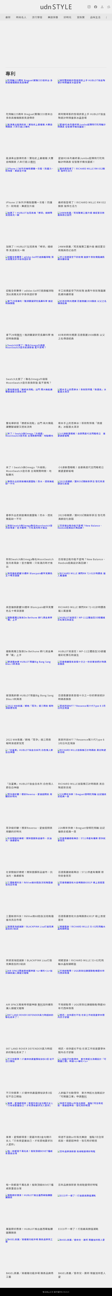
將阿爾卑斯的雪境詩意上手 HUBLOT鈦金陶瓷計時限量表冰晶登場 (82, 115)
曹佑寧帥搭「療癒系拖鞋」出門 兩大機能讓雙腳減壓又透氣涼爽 (29, 424)
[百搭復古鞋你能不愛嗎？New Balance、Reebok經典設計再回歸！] (82, 540)
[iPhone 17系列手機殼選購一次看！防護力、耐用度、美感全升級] (29, 183)
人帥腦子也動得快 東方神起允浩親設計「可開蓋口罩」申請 (81, 1094)
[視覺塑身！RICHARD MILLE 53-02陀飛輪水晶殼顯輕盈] (82, 941)
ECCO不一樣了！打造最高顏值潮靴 (78, 1229)
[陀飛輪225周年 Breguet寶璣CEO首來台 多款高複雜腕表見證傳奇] (29, 95)
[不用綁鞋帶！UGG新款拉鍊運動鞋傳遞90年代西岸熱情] (82, 986)
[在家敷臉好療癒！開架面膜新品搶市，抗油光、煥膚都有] (29, 853)
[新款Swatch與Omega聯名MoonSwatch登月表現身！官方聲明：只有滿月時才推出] (29, 540)
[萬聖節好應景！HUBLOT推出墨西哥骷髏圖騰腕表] (29, 1210)
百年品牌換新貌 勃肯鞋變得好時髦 (78, 1184)
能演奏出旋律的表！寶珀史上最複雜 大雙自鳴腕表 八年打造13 (29, 159)
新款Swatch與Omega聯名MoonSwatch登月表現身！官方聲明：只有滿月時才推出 (30, 562)
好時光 (67, 17)
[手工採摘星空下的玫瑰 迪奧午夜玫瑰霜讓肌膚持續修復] (82, 272)
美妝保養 (53, 17)
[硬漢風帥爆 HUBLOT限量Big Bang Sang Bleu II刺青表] (29, 677)
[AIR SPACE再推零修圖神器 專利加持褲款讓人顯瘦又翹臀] (29, 986)
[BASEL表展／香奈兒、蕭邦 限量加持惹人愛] (82, 1254)
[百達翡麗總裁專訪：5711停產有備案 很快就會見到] (82, 853)
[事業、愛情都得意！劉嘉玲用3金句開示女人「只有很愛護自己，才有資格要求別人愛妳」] (29, 1118)
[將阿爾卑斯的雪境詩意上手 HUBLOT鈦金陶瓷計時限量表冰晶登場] (82, 95)
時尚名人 (21, 17)
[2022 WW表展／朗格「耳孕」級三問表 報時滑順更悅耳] (29, 721)
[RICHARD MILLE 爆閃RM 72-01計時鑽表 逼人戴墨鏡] (82, 588)
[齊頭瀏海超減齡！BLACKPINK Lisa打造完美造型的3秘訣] (29, 941)
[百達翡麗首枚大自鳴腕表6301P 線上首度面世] (82, 897)
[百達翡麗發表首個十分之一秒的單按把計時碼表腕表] (82, 677)
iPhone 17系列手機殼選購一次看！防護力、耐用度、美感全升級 (29, 204)
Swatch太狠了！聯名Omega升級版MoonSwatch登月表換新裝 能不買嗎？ (29, 380)
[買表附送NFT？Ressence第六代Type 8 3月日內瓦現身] (82, 721)
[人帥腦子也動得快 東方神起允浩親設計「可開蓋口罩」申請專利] (82, 1074)
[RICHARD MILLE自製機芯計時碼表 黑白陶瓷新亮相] (82, 765)
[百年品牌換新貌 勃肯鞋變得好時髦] (82, 1166)
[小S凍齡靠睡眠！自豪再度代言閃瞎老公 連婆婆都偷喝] (82, 448)
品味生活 (95, 17)
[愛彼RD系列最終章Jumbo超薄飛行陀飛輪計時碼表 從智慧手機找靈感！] (82, 139)
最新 (8, 17)
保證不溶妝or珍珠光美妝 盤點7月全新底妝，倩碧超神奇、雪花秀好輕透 (81, 1138)
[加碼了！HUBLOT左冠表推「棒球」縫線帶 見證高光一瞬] (29, 228)
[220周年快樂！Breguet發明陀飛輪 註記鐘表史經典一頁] (82, 809)
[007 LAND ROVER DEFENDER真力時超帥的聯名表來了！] (29, 1030)
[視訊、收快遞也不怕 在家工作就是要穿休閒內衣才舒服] (82, 1030)
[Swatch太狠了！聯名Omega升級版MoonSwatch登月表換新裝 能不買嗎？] (29, 360)
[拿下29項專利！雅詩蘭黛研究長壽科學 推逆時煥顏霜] (29, 316)
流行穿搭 (37, 17)
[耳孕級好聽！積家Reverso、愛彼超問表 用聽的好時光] (29, 809)
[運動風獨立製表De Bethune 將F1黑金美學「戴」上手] (29, 632)
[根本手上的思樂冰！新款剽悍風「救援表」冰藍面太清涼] (82, 404)
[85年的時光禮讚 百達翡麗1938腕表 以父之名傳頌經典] (82, 316)
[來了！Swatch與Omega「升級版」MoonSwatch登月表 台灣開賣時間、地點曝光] (29, 448)
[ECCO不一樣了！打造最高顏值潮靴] (82, 1210)
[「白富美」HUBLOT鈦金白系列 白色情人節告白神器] (29, 765)
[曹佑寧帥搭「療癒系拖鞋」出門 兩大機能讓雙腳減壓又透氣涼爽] (29, 404)
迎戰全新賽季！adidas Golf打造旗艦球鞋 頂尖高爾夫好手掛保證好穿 (30, 292)
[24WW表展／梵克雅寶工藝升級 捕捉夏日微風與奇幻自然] (82, 228)
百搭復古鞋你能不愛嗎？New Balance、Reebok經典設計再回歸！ (82, 561)
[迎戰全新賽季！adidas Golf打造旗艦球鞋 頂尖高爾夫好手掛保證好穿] (29, 272)
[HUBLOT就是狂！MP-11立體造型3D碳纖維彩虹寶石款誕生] (82, 632)
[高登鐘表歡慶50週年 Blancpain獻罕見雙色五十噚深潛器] (29, 588)
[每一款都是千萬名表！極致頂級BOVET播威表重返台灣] (29, 1166)
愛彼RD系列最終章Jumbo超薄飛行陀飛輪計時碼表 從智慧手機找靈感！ (81, 159)
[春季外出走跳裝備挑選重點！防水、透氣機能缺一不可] (29, 496)
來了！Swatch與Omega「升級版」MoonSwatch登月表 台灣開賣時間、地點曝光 (29, 470)
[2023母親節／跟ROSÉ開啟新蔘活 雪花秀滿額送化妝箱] (82, 496)
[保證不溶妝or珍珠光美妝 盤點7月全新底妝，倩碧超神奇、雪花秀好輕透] (82, 1118)
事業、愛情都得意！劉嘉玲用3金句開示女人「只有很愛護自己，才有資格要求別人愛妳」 (29, 1140)
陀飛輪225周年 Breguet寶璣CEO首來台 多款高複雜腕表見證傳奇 (29, 115)
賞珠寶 (81, 17)
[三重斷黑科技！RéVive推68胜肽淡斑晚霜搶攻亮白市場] (29, 897)
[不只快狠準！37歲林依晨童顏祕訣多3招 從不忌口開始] (29, 1074)
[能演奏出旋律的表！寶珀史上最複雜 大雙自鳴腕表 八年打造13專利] (29, 139)
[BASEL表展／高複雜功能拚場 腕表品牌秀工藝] (29, 1254)
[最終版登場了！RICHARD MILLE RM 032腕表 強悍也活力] (82, 183)
